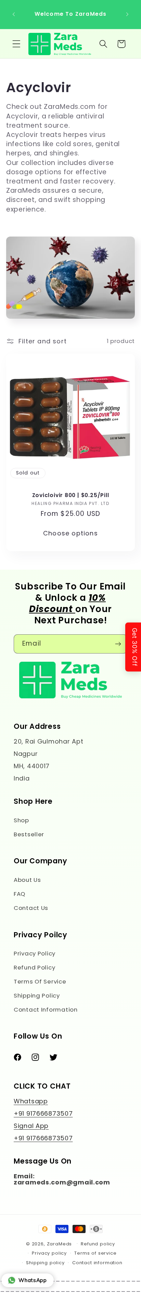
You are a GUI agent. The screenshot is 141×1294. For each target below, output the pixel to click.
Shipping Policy (37, 995)
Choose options (70, 533)
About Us (27, 880)
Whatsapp (31, 1101)
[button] (17, 44)
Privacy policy (49, 1253)
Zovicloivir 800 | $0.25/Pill (70, 495)
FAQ (19, 894)
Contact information (97, 1262)
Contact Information (46, 1009)
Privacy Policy (34, 953)
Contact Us (31, 908)
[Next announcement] (127, 14)
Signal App (31, 1125)
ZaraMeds (59, 1243)
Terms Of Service (40, 981)
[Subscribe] (118, 644)
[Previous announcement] (13, 14)
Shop (21, 820)
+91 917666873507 (43, 1113)
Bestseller (29, 834)
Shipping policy (45, 1262)
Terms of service (95, 1253)
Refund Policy (34, 967)
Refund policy (98, 1244)
